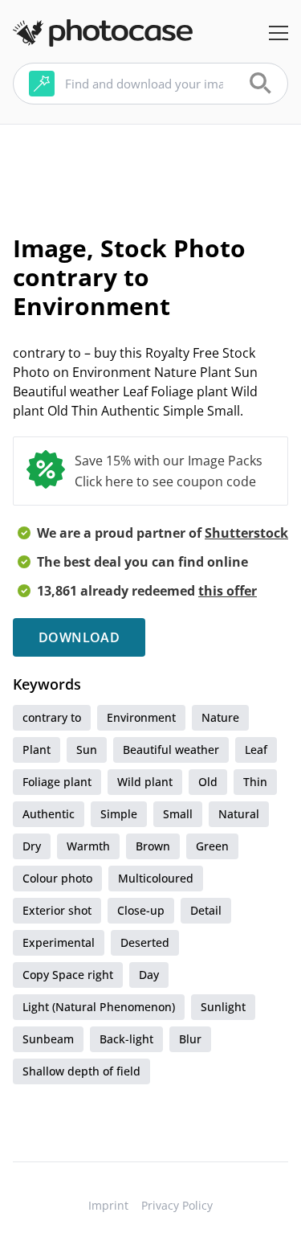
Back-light (126, 1039)
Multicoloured (155, 878)
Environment (141, 717)
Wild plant (145, 781)
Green (212, 846)
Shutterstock (246, 533)
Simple (118, 813)
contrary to (51, 717)
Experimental (58, 942)
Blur (190, 1039)
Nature (220, 717)
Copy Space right (67, 974)
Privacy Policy (177, 1205)
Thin (255, 781)
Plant (36, 749)
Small (178, 813)
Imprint (108, 1205)
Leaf (256, 749)
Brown (153, 846)
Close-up (141, 910)
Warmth (88, 846)
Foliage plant (57, 781)
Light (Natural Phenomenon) (98, 1006)
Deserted (144, 942)
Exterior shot (57, 910)
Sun (86, 749)
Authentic (48, 813)
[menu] (278, 33)
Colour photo (57, 878)
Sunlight (223, 1006)
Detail (206, 910)
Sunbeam (48, 1039)
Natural (238, 813)
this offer (227, 591)
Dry (31, 846)
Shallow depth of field (81, 1071)
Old (208, 781)
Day (149, 974)
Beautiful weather (171, 749)
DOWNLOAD (79, 637)
